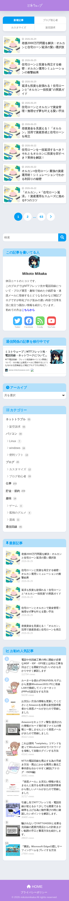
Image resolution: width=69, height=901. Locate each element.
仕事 (11, 483)
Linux (14, 441)
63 (41, 216)
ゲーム (15, 505)
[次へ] (51, 217)
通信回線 (14, 526)
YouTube (51, 327)
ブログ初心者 (20, 476)
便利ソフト (18, 454)
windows (17, 447)
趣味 (11, 498)
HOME (36, 886)
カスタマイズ (20, 469)
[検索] (62, 237)
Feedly (40, 327)
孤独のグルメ (19, 512)
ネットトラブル (18, 419)
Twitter (17, 327)
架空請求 (17, 426)
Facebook (28, 327)
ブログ (12, 462)
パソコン (14, 433)
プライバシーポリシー (34, 892)
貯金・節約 (15, 490)
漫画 (14, 519)
